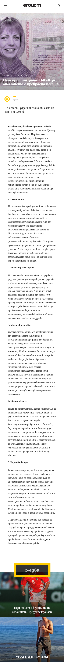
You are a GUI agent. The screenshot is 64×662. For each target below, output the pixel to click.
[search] (58, 5)
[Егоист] (32, 5)
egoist (15, 99)
